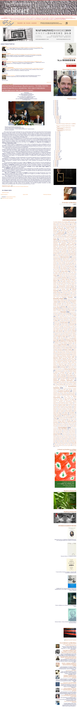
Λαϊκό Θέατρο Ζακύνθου (57, 331)
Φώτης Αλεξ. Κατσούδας (71, 422)
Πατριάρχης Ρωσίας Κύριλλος (70, 395)
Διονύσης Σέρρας (65, 289)
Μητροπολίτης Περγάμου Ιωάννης (68, 359)
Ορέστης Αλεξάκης (69, 381)
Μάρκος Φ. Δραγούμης (61, 347)
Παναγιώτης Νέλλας (71, 392)
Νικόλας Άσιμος (69, 372)
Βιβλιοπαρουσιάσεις (65, 257)
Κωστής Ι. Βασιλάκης (64, 330)
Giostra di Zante (56, 433)
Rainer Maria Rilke (66, 442)
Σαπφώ (56, 405)
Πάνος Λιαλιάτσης (64, 393)
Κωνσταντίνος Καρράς (72, 325)
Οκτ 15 (57, 140)
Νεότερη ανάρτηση (4, 194)
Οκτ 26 (57, 131)
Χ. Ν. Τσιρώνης (64, 423)
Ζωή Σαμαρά (59, 308)
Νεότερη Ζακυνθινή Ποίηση (70, 369)
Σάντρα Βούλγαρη (73, 404)
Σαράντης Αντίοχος (62, 405)
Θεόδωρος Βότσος (56, 312)
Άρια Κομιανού (68, 239)
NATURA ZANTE (20, 17)
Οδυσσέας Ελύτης (71, 378)
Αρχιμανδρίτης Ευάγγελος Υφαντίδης (64, 248)
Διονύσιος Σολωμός (56, 292)
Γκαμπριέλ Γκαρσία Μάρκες (57, 274)
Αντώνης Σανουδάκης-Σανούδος (67, 237)
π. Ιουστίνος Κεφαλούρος (71, 385)
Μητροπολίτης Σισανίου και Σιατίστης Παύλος (60, 363)
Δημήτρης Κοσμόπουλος (67, 281)
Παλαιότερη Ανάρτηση (47, 194)
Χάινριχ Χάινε (71, 423)
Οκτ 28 (57, 121)
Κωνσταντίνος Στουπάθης (67, 327)
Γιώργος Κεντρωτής (56, 271)
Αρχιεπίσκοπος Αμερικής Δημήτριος (59, 245)
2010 (56, 162)
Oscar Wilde (70, 440)
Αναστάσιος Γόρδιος (71, 229)
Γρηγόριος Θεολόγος (62, 275)
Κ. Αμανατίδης (65, 319)
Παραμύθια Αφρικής (72, 393)
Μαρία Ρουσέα (55, 345)
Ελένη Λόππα (73, 296)
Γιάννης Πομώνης (56, 266)
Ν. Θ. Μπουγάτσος (64, 368)
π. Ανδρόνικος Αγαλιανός (66, 383)
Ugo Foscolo (74, 443)
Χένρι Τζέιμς (73, 424)
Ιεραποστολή (55, 315)
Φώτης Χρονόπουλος (56, 423)
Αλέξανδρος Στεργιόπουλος (70, 228)
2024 (56, 102)
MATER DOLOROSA (60, 17)
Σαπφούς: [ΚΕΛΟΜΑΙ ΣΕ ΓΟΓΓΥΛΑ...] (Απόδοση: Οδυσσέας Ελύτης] (69, 645)
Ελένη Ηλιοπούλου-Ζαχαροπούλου (63, 295)
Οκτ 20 (57, 138)
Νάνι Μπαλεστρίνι (72, 368)
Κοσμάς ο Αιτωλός (56, 325)
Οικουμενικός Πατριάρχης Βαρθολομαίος (22, 186)
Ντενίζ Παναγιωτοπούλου (62, 377)
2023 (56, 103)
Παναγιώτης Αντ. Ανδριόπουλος (64, 390)
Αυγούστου (58, 151)
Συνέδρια (65, 412)
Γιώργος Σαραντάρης (59, 272)
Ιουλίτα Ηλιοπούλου (68, 315)
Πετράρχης (60, 398)
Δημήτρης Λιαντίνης (63, 283)
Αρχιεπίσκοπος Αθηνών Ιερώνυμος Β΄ (60, 242)
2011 (55, 161)
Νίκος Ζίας (70, 374)
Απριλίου (57, 156)
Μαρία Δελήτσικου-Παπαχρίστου (66, 343)
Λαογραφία (74, 331)
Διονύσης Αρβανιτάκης (62, 287)
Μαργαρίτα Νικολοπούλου (68, 342)
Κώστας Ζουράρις (72, 328)
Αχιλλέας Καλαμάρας (71, 251)
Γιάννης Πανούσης (72, 265)
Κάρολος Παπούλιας (73, 321)
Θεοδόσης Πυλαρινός (71, 310)
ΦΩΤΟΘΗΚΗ (46, 17)
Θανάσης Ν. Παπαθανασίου (57, 310)
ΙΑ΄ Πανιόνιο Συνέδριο (65, 313)
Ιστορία (74, 315)
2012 (56, 160)
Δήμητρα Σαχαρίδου (56, 279)
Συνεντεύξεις (72, 412)
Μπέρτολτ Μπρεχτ (71, 367)
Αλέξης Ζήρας (55, 229)
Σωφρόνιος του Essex (56, 414)
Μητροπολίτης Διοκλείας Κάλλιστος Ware (60, 353)
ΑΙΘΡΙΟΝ (42, 17)
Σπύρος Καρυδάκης (69, 407)
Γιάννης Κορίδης (56, 265)
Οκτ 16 (57, 139)
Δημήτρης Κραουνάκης (62, 282)
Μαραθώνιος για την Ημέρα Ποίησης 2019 (68, 340)
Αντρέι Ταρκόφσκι (73, 234)
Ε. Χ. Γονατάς (74, 292)
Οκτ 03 (57, 148)
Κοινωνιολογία (71, 324)
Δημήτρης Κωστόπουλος (71, 282)
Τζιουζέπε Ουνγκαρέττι (62, 418)
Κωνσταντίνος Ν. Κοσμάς (70, 326)
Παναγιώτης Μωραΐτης (63, 392)
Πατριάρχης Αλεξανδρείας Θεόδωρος (68, 394)
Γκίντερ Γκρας (65, 274)
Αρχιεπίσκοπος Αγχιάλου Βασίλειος (69, 241)
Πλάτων (61, 399)
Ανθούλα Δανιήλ (60, 233)
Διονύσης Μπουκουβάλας (70, 288)
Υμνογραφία (64, 419)
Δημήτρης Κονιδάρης (57, 281)
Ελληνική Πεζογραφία (67, 297)
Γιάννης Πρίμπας (63, 266)
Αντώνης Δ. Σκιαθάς (66, 235)
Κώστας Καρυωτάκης (64, 329)
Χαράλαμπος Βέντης (61, 424)
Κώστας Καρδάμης (56, 329)
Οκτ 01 (57, 149)
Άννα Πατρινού (69, 233)
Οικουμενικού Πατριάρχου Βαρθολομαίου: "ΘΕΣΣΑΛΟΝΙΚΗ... (63, 128)
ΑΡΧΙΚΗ (5, 17)
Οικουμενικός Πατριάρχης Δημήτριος (59, 381)
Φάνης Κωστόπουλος (71, 419)
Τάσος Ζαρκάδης (70, 416)
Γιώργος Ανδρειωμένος (72, 268)
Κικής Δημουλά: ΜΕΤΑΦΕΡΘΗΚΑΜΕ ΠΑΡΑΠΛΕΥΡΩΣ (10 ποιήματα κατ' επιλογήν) (68, 683)
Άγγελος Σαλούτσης (56, 223)
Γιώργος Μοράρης (73, 271)
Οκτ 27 (57, 122)
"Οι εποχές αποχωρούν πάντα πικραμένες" (60, 221)
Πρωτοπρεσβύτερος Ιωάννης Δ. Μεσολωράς (66, 402)
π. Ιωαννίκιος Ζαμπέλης (57, 386)
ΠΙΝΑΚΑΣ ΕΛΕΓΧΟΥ (68, 17)
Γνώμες (55, 275)
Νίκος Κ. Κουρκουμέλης (62, 375)
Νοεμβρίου (58, 117)
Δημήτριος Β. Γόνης (65, 284)
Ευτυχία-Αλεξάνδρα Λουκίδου (66, 305)
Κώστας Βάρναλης (65, 328)
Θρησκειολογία (72, 312)
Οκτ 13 (57, 142)
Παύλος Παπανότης (56, 396)
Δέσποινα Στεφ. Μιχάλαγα (57, 278)
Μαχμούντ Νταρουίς (62, 348)
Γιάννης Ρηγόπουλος (70, 266)
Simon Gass (57, 443)
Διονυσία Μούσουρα (64, 290)
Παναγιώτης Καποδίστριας (63, 391)
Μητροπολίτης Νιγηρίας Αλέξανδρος (59, 358)
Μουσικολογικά (63, 367)
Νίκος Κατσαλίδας (67, 376)
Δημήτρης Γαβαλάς (63, 280)
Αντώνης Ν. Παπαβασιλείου (70, 236)
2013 (56, 114)
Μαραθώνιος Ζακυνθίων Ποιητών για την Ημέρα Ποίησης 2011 (65, 341)
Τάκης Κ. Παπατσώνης (72, 414)
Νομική (55, 377)
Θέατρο (65, 310)
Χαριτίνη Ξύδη (68, 424)
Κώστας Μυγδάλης (72, 329)
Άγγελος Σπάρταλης (65, 223)
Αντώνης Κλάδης (61, 236)
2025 (56, 101)
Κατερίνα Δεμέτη (64, 322)
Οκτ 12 (57, 144)
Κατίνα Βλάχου (65, 323)
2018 (56, 109)
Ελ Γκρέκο (73, 293)
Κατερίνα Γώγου (56, 322)
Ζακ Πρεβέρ (57, 306)
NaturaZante (4, 60)
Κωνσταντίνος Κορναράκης (59, 326)
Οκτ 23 (57, 135)
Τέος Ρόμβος (74, 417)
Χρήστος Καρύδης (60, 426)
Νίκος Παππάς (74, 376)
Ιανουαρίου (58, 159)
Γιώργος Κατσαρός (72, 270)
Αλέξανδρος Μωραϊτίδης (70, 227)
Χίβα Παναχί (55, 425)
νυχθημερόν (4, 46)
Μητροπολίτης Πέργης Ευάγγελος (58, 360)
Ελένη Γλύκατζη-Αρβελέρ (63, 294)
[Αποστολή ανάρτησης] (11, 185)
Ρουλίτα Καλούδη (61, 403)
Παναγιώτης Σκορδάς (56, 393)
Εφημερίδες (74, 305)
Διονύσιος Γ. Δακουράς (62, 291)
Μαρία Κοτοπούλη (62, 344)
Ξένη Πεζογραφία (63, 378)
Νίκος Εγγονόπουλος (62, 374)
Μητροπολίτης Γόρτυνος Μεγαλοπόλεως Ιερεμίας (68, 352)
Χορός (60, 425)
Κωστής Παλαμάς (72, 330)
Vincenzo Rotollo (61, 444)
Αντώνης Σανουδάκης (56, 237)
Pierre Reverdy (70, 441)
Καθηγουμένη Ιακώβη (68, 320)
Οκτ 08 (57, 147)
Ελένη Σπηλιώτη (56, 297)
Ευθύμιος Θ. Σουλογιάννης (70, 304)
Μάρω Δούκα (73, 347)
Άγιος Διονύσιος (66, 224)
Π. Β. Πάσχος (73, 383)
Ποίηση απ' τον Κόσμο (69, 399)
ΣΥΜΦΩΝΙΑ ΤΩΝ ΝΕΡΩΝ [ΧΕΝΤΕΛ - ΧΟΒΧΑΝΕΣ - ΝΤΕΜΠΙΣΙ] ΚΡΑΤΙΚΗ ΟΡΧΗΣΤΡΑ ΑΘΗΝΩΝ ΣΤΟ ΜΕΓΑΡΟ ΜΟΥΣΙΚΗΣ (69, 676)
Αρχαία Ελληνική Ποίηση (71, 240)
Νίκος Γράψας (69, 373)
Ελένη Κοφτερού (61, 296)
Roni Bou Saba (73, 442)
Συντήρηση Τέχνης (56, 413)
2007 (56, 166)
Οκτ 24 (57, 134)
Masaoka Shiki (66, 438)
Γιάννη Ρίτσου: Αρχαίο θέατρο (71, 670)
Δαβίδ (61, 276)
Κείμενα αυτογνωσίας (72, 323)
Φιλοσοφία (69, 420)
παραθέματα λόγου (18, 3)
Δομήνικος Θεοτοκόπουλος (66, 292)
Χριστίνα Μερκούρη (68, 426)
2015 (56, 112)
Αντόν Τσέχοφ (67, 234)
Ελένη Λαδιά (67, 296)
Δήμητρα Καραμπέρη (65, 278)
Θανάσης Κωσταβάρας (71, 309)
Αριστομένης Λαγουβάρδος (61, 240)
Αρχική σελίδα (25, 194)
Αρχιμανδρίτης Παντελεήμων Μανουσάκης (60, 250)
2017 (56, 110)
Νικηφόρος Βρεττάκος (72, 370)
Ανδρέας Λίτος (69, 232)
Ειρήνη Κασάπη (68, 293)
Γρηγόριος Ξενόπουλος (70, 275)
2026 (56, 100)
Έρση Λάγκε (68, 302)
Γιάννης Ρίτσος (55, 267)
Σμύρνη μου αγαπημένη (10, 75)
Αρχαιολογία (55, 241)
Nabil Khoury (59, 440)
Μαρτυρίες (68, 347)
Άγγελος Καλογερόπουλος (70, 222)
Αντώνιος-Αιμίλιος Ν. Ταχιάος (64, 238)
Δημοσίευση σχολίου (5, 192)
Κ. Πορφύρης (62, 320)
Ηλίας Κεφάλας (65, 308)
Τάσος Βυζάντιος (56, 416)
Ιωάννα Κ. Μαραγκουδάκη (60, 316)
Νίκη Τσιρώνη (65, 370)
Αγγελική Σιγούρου (62, 222)
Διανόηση (55, 287)
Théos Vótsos (69, 443)
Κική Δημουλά (57, 324)
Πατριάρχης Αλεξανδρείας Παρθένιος (59, 395)
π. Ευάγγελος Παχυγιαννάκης (61, 385)
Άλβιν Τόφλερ (61, 227)
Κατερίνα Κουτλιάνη (73, 322)
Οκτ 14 (57, 141)
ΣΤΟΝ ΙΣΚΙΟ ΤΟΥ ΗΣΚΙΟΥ (12, 17)
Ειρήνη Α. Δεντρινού (61, 293)
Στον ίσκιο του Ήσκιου (6, 53)
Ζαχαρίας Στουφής (56, 307)
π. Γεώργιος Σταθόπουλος (59, 384)
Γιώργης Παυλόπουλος (64, 268)
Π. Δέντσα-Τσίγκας (68, 384)
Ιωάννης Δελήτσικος (72, 317)
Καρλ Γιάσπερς (59, 321)
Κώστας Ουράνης (56, 330)
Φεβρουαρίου (58, 158)
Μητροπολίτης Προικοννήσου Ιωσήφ (63, 361)
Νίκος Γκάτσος (62, 373)
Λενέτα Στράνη (57, 332)
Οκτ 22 (57, 136)
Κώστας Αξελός (59, 328)
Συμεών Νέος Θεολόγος (57, 412)
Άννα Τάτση (74, 233)
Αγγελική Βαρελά (72, 221)
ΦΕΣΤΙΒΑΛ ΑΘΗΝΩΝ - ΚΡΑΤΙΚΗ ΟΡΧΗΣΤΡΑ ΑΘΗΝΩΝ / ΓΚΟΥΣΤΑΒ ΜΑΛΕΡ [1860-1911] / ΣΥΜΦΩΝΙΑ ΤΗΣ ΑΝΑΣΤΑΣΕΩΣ (68, 657)
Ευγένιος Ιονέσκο (61, 304)
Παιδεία (64, 389)
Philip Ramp (58, 441)
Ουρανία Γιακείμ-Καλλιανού (63, 382)
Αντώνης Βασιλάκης (58, 235)
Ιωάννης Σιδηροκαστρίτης (64, 318)
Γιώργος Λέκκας (64, 271)
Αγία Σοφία (60, 224)
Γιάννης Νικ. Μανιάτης (63, 265)
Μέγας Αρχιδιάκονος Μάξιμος (71, 348)
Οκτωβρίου (58, 118)
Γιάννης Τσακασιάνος (63, 267)
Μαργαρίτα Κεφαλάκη (58, 342)
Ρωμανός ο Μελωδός (69, 403)
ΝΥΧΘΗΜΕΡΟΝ (27, 17)
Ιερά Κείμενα (73, 314)
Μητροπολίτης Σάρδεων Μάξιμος (69, 362)
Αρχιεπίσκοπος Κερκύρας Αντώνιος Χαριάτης (67, 246)
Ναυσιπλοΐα (61, 369)
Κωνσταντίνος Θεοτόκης (64, 325)
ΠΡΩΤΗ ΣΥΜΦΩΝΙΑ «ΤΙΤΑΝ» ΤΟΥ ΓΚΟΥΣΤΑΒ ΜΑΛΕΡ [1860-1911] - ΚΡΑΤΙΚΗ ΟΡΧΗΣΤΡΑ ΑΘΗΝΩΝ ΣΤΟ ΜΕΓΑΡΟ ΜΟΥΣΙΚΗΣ (68, 689)
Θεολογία (14, 186)
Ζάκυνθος (63, 306)
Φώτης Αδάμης (62, 422)
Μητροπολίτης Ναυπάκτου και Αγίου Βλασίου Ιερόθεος (63, 357)
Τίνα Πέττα (73, 418)
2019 (56, 108)
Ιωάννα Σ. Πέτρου (69, 316)
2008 (56, 165)
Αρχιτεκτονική (64, 251)
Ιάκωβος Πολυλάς (73, 313)
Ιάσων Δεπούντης (63, 314)
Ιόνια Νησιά (61, 315)
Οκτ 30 (57, 119)
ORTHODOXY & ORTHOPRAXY (8, 67)
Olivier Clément (64, 440)
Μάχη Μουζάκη (55, 348)
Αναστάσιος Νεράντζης (66, 230)
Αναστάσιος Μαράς (56, 230)
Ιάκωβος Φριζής (56, 314)
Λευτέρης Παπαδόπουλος (71, 332)
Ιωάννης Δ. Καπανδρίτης (63, 317)
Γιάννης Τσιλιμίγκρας (71, 267)
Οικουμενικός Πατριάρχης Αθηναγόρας (67, 379)
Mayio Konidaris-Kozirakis (63, 439)
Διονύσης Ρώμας (56, 289)
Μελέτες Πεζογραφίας (58, 349)
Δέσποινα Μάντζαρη (72, 277)
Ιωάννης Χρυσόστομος (57, 319)
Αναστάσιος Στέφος (61, 231)
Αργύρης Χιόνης (62, 239)
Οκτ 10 (57, 145)
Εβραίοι (55, 293)
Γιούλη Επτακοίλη (56, 268)
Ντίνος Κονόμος (70, 377)
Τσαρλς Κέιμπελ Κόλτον (57, 419)
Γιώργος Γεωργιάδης (56, 270)
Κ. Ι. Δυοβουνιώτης (71, 319)
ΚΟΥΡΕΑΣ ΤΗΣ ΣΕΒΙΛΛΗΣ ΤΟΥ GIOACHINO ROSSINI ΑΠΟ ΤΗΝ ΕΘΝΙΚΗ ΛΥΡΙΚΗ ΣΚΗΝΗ (68, 695)
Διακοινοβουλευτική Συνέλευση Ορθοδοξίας (66, 286)
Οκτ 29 (57, 120)
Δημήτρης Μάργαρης (71, 283)
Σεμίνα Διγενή (70, 405)
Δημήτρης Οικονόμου (56, 284)
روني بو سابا (74, 445)
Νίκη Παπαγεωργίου (59, 370)
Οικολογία (55, 379)
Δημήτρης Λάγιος (56, 283)
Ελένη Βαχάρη (55, 294)
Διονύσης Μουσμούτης (61, 288)
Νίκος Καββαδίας (70, 375)
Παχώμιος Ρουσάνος (67, 397)
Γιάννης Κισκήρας (66, 264)
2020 (56, 107)
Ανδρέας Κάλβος (61, 232)
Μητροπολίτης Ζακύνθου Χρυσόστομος (64, 354)
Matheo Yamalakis (72, 438)
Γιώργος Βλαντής (63, 269)
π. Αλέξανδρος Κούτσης (57, 383)
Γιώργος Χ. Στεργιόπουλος (71, 273)
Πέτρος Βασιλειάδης (67, 398)
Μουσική (55, 367)
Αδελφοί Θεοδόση (60, 225)
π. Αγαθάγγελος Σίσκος (71, 382)
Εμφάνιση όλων (49, 82)
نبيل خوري (56, 446)
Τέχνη (55, 418)
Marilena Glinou (60, 438)
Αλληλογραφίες (62, 229)
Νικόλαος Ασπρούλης (57, 371)
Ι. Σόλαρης (59, 313)
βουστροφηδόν (5, 74)
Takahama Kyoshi (62, 443)
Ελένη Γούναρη (70, 294)
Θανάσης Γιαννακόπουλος (62, 309)
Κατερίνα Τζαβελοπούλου (58, 323)
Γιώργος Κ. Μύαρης (64, 270)
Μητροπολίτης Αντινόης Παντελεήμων (64, 351)
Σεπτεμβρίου (58, 150)
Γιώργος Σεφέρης (68, 272)
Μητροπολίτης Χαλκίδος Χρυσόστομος (65, 364)
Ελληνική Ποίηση (58, 298)
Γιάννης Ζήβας (60, 264)
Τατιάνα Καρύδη (68, 417)
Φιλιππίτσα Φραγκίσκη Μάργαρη (59, 420)
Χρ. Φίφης (70, 425)
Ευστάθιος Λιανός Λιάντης (57, 305)
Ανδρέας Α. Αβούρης (69, 231)
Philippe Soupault (64, 441)
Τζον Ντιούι (69, 418)
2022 (56, 104)
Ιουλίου (57, 152)
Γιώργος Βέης (57, 269)
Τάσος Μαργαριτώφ (61, 417)
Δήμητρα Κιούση (72, 278)
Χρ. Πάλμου (65, 425)
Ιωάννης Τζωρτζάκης (73, 318)
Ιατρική (68, 314)
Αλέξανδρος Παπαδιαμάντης (58, 228)
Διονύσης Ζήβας (69, 287)
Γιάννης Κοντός (72, 264)
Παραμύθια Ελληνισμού (57, 394)
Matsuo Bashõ (55, 439)
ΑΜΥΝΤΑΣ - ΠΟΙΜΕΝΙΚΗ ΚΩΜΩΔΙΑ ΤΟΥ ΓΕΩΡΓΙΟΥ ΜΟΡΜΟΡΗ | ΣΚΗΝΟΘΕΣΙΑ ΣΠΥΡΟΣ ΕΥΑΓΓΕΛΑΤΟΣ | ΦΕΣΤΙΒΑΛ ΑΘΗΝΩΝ (69, 664)
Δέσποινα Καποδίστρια (62, 277)
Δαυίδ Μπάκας (65, 276)
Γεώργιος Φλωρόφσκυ (68, 263)
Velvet (56, 444)
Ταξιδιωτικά (73, 415)
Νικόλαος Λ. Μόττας (65, 371)
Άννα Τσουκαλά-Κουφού (58, 234)
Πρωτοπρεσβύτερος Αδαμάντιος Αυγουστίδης (60, 400)
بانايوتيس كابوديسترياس (66, 445)
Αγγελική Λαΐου (55, 222)
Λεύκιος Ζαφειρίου (63, 332)
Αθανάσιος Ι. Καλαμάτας (57, 226)
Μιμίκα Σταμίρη (61, 365)
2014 (56, 113)
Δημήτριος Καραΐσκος (62, 285)
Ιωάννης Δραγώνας (56, 318)
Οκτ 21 (57, 137)
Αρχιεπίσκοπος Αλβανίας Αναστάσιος (67, 244)
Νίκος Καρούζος (61, 376)
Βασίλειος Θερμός (73, 253)
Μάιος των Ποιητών (62, 336)
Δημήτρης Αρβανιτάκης (66, 279)
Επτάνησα (62, 301)
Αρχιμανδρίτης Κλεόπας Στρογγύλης (68, 249)
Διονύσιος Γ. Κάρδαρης (71, 291)
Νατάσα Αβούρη (55, 369)
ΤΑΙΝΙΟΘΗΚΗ (51, 17)
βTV (55, 17)
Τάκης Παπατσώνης (67, 415)
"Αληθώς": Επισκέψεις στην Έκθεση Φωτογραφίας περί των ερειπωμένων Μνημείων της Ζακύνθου (23, 54)
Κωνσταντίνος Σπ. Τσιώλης (57, 327)
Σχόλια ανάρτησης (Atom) (11, 196)
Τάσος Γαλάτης (63, 416)
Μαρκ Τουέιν (55, 347)
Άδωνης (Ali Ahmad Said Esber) (70, 225)
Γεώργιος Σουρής (61, 263)
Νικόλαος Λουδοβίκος (73, 371)
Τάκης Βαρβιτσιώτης (64, 414)
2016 (56, 111)
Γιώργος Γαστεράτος (71, 269)
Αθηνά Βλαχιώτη (64, 226)
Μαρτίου (57, 157)
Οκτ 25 (57, 132)
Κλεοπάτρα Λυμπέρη (64, 324)
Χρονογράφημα (62, 427)
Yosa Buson (68, 444)
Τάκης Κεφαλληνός (58, 415)
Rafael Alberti (59, 442)
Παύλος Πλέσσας (67, 396)
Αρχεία (60, 241)
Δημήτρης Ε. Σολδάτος (71, 280)
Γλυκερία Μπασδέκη (72, 274)
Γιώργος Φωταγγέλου (62, 273)
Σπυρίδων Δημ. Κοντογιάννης (66, 406)
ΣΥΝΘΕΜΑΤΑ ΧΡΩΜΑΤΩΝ (35, 17)
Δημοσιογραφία (69, 285)
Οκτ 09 (57, 146)
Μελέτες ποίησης (68, 349)
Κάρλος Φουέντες (65, 321)
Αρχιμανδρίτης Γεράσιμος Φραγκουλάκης (59, 247)
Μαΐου (57, 155)
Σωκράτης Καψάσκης (64, 413)
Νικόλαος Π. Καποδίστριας (60, 372)
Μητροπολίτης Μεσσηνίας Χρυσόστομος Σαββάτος (66, 356)
